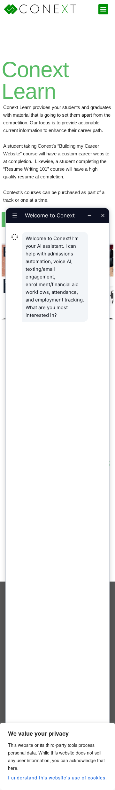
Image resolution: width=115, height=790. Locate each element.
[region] (57, 756)
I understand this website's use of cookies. (57, 777)
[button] (103, 9)
